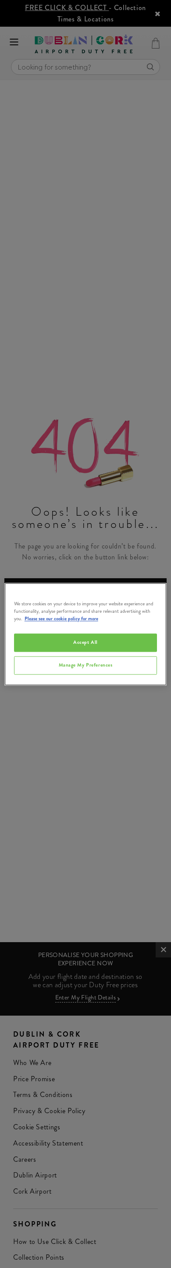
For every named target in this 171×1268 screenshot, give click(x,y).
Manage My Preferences (86, 664)
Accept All (85, 642)
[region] (85, 634)
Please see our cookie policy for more (61, 618)
